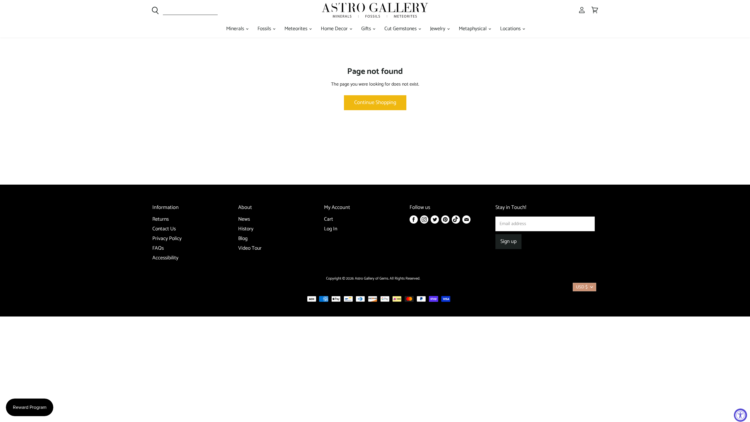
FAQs (158, 248)
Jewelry (438, 29)
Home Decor (335, 29)
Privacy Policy (167, 238)
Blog (243, 238)
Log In (330, 229)
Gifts (366, 29)
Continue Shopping (375, 102)
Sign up (508, 241)
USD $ (582, 287)
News (244, 219)
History (245, 229)
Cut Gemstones (401, 29)
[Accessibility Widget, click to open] (740, 415)
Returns (160, 219)
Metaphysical (473, 29)
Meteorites (296, 29)
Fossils (265, 29)
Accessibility (165, 258)
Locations (511, 29)
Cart (328, 219)
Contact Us (164, 229)
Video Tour (250, 248)
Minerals (235, 29)
